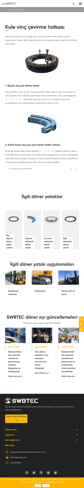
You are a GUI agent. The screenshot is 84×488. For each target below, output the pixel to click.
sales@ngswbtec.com (18, 457)
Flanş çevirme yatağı (47, 151)
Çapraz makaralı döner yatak (29, 243)
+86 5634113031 (15, 463)
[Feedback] (81, 329)
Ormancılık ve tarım (68, 292)
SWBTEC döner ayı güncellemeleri (42, 317)
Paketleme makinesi (13, 292)
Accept (46, 485)
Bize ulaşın (10, 445)
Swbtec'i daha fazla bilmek (16, 419)
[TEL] (81, 324)
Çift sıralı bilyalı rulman (14, 99)
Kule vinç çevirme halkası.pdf (21, 169)
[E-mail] (81, 319)
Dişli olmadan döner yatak (67, 243)
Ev (9, 10)
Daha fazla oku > (15, 376)
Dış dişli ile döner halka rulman (9, 241)
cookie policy (51, 482)
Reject (38, 485)
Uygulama (15, 10)
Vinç (22, 10)
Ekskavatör (40, 291)
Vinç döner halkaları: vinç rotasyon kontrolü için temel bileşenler (41, 360)
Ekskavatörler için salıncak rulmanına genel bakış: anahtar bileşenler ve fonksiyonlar (14, 362)
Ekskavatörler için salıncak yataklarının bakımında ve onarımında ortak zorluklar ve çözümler (68, 362)
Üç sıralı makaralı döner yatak (48, 243)
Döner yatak (11, 429)
